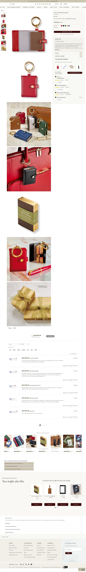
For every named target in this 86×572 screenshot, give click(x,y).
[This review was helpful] (74, 365)
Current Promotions (41, 548)
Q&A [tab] (15, 328)
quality (14, 350)
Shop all (2, 10)
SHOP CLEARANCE (54, 1)
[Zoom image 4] (29, 34)
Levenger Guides (50, 559)
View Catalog (12, 545)
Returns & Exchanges (28, 545)
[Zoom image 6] (29, 79)
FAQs (25, 552)
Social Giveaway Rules (52, 557)
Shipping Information (13, 555)
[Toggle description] (81, 39)
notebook (23, 350)
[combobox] (14, 344)
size (10, 350)
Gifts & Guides (75, 7)
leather (18, 350)
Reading (45, 7)
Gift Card (11, 550)
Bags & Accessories (64, 7)
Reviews (49, 552)
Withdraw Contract (28, 555)
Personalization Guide (28, 550)
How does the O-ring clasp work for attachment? (13, 469)
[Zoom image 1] (29, 124)
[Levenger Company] (43, 4)
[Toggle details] (81, 53)
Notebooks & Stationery (28, 7)
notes (31, 350)
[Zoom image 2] (29, 169)
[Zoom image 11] (29, 259)
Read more (57, 49)
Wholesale (39, 555)
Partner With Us (40, 550)
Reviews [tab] (10, 328)
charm (36, 350)
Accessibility (25, 567)
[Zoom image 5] (29, 214)
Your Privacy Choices (19, 567)
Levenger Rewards (51, 548)
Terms (10, 567)
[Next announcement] (76, 1)
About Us (39, 545)
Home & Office (53, 7)
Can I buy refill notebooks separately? (11, 466)
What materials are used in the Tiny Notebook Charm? (14, 463)
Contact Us (26, 548)
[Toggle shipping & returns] (81, 56)
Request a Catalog (12, 548)
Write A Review (50, 336)
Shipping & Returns (59, 56)
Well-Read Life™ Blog (51, 550)
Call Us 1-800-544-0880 (29, 557)
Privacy (13, 567)
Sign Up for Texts (50, 545)
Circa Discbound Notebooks (13, 7)
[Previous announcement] (10, 1)
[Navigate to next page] (43, 426)
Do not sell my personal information (34, 567)
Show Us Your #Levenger (52, 555)
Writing (39, 7)
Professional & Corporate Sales (15, 552)
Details (57, 53)
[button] (79, 443)
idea (27, 350)
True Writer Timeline (41, 552)
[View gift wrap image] (3, 48)
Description (58, 39)
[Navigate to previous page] (43, 424)
